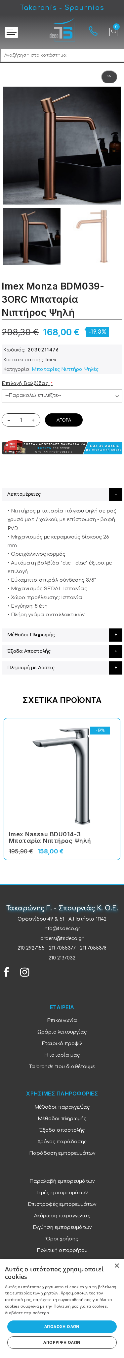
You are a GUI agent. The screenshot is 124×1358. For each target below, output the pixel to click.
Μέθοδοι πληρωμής (62, 1118)
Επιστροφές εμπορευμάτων (62, 1204)
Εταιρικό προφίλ (62, 1043)
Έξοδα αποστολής (62, 1130)
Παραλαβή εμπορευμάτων (62, 1181)
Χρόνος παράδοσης (62, 1141)
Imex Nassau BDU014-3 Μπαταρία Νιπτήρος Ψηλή (50, 837)
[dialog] (62, 1308)
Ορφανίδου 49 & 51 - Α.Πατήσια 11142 (62, 919)
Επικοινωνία (62, 1020)
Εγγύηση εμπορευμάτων (62, 1227)
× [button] (116, 1265)
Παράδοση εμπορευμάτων (62, 1153)
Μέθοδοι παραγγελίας (62, 1107)
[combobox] (62, 55)
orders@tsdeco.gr (62, 938)
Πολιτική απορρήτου (62, 1250)
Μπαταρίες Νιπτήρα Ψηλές (65, 369)
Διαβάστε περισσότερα (27, 1313)
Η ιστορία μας (62, 1055)
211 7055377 (62, 948)
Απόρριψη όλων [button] (61, 1342)
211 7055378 (93, 948)
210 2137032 (62, 958)
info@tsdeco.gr (62, 928)
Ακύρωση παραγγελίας (62, 1215)
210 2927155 (31, 948)
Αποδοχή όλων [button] (62, 1326)
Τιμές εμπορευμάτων (62, 1192)
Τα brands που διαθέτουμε (62, 1066)
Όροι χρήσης (62, 1238)
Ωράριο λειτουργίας (62, 1032)
